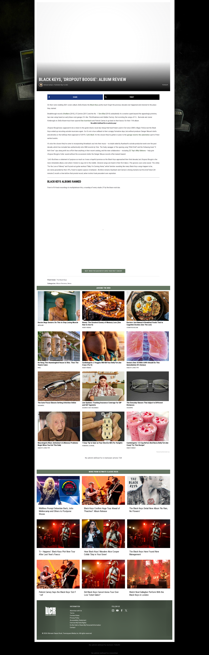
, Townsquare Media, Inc (70, 633)
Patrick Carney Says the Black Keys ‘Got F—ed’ (57, 593)
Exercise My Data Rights (78, 623)
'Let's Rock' (90, 135)
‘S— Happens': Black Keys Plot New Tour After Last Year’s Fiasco (57, 553)
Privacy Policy (74, 618)
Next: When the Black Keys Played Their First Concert (103, 271)
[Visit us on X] (127, 610)
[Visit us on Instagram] (114, 610)
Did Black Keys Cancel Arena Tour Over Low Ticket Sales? (101, 593)
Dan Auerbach (86, 121)
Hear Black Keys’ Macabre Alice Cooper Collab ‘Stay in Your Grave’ (101, 553)
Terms (72, 613)
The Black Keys (61, 280)
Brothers (66, 114)
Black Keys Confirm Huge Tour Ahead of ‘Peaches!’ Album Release (102, 510)
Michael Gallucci (48, 85)
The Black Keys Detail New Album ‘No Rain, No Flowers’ (148, 510)
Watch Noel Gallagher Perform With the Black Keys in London (146, 593)
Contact (72, 627)
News (69, 283)
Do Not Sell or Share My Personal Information (85, 625)
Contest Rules (74, 615)
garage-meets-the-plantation (138, 135)
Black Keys (94, 105)
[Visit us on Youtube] (118, 610)
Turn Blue (101, 114)
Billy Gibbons (141, 150)
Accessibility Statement (78, 620)
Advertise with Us (76, 611)
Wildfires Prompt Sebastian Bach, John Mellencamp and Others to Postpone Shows (56, 511)
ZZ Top (131, 150)
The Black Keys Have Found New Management (144, 553)
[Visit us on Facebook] (122, 610)
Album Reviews (61, 283)
